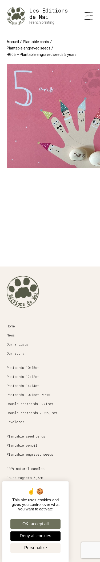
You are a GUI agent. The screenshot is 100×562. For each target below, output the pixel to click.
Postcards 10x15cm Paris (28, 395)
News (11, 335)
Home (11, 326)
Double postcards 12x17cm (30, 404)
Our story (15, 353)
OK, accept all (35, 524)
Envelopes (15, 422)
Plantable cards (36, 42)
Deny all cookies (35, 536)
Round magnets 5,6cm (25, 478)
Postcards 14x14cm (23, 386)
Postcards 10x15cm (23, 367)
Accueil (13, 42)
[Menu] (88, 16)
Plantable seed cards (26, 436)
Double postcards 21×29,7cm (32, 413)
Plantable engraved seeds (28, 48)
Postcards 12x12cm (23, 376)
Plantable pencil (22, 445)
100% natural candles (26, 469)
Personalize (35, 548)
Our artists (17, 344)
